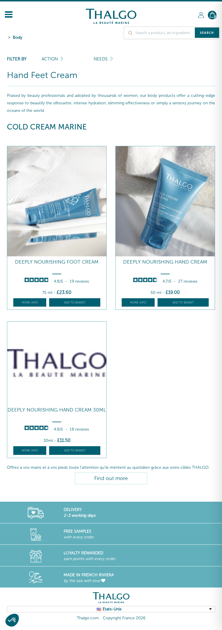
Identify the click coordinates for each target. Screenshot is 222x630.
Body (17, 37)
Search (207, 33)
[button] (12, 620)
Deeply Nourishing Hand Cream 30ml (57, 410)
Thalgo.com (88, 618)
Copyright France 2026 (124, 618)
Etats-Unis (112, 609)
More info (30, 302)
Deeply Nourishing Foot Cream (57, 262)
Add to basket (75, 302)
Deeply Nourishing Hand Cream (165, 262)
